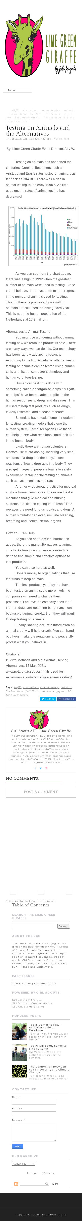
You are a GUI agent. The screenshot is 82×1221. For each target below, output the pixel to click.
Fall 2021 (36, 114)
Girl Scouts (53, 114)
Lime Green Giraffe (28, 117)
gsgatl (67, 114)
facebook (67, 699)
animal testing (51, 110)
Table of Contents (30, 905)
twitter (49, 699)
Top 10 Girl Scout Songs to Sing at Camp (48, 1047)
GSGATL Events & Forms (28, 1006)
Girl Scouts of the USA (27, 999)
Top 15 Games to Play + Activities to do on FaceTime (45, 1027)
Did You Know (17, 114)
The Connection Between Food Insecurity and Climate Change (49, 1069)
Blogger (49, 1173)
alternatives (30, 110)
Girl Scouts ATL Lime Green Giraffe (30, 138)
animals (69, 110)
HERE (51, 983)
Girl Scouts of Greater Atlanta (32, 1003)
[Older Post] (69, 892)
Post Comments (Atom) (40, 900)
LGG (9, 117)
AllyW (15, 110)
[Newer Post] (13, 892)
